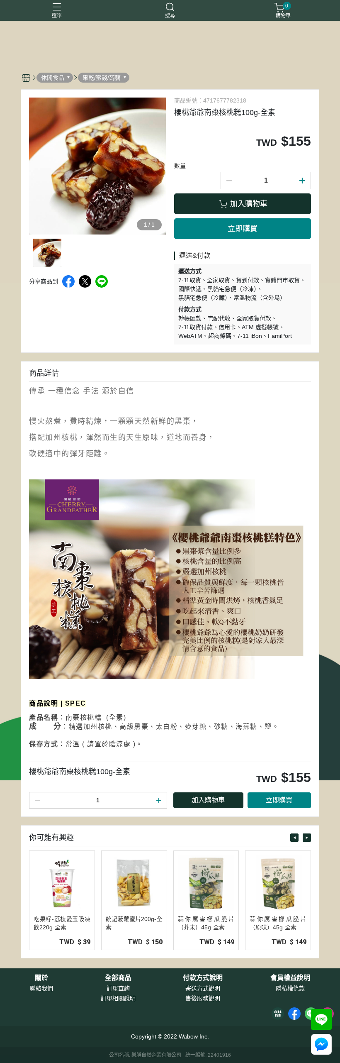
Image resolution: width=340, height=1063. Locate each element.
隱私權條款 (290, 988)
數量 (180, 165)
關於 (41, 978)
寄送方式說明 (202, 988)
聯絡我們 (41, 988)
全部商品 (118, 978)
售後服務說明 (202, 998)
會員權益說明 (290, 978)
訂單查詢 (118, 988)
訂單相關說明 (118, 998)
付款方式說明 (203, 978)
